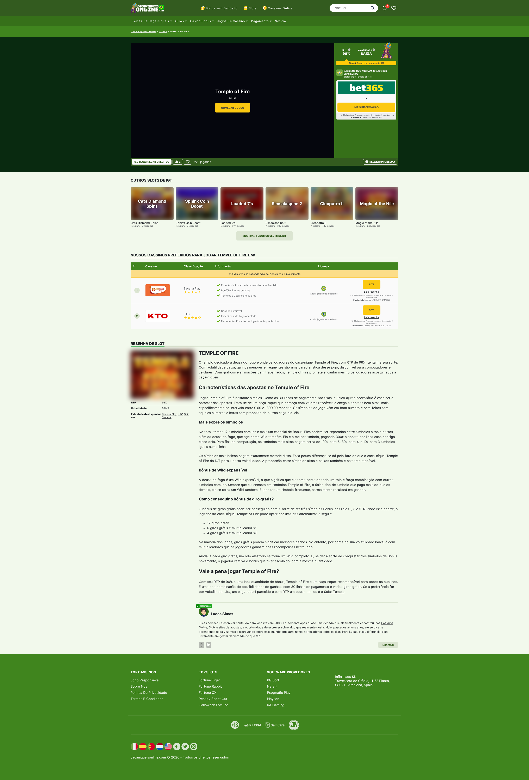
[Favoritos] (394, 8)
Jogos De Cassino (231, 21)
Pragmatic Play (279, 692)
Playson (273, 699)
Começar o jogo (232, 107)
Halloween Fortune (213, 705)
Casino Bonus (200, 21)
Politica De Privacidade (149, 692)
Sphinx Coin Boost (188, 223)
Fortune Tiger (209, 680)
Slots (253, 8)
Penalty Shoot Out (213, 699)
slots (163, 31)
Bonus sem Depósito (221, 8)
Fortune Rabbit (210, 686)
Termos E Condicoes (147, 699)
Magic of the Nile (366, 223)
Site (371, 284)
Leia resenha (371, 291)
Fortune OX (207, 692)
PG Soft (273, 680)
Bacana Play (169, 414)
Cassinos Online (280, 8)
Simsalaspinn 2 (276, 223)
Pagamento (260, 21)
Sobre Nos (139, 686)
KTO (180, 414)
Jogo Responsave (144, 680)
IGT (234, 98)
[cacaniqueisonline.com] (147, 8)
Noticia (280, 21)
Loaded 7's (228, 223)
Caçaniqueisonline (143, 31)
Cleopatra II (318, 223)
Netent (272, 686)
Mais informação (366, 107)
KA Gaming (275, 705)
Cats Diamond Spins (144, 223)
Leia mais (388, 645)
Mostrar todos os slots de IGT (264, 235)
